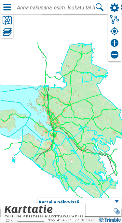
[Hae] (99, 7)
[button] (79, 202)
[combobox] (56, 8)
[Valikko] (7, 7)
